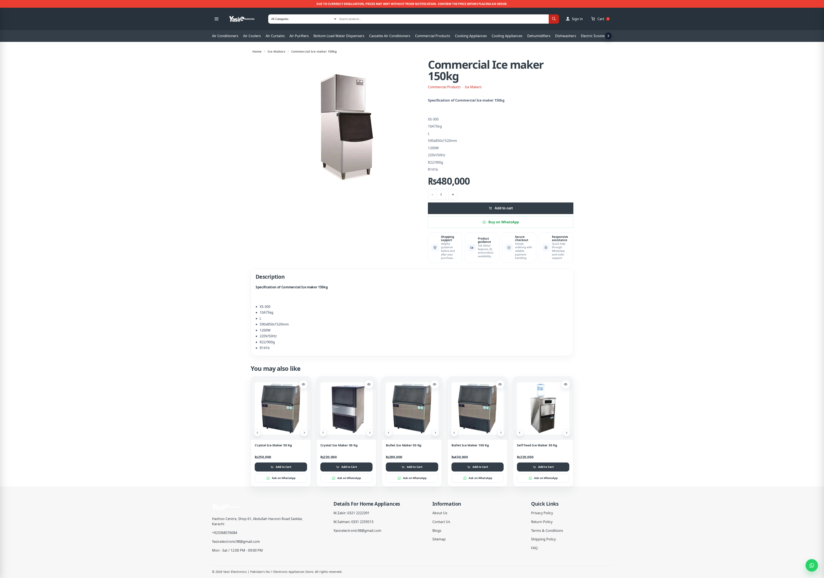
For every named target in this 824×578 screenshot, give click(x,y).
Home (257, 51)
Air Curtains (275, 35)
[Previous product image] (257, 432)
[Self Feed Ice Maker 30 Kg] (543, 408)
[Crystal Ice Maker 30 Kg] (346, 408)
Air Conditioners (225, 35)
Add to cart (504, 208)
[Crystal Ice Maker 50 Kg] (281, 408)
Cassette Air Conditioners (389, 35)
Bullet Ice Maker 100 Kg (470, 445)
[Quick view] (303, 384)
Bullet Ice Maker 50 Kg (403, 445)
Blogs (436, 530)
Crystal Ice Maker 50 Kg (273, 445)
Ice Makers (276, 51)
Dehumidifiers (538, 35)
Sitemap (439, 539)
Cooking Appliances (471, 35)
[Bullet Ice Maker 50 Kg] (412, 408)
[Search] (554, 19)
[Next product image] (304, 432)
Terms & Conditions (547, 530)
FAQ (534, 548)
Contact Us (441, 521)
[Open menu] (216, 19)
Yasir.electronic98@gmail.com (236, 541)
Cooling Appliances (507, 35)
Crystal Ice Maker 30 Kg (339, 445)
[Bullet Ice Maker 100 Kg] (477, 408)
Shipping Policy (543, 539)
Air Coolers (252, 35)
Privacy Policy (542, 513)
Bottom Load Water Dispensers (339, 35)
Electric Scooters (594, 35)
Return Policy (542, 521)
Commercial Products (432, 35)
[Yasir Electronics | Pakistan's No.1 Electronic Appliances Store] (244, 19)
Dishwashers (565, 35)
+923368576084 (224, 532)
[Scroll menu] (608, 36)
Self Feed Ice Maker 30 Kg (537, 445)
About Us (439, 513)
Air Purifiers (299, 35)
